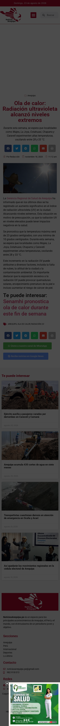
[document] (30, 363)
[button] (7, 683)
